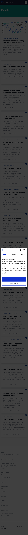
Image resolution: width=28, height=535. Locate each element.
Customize (13, 283)
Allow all (14, 278)
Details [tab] (14, 254)
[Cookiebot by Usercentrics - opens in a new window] (20, 250)
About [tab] (23, 254)
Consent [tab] (5, 254)
